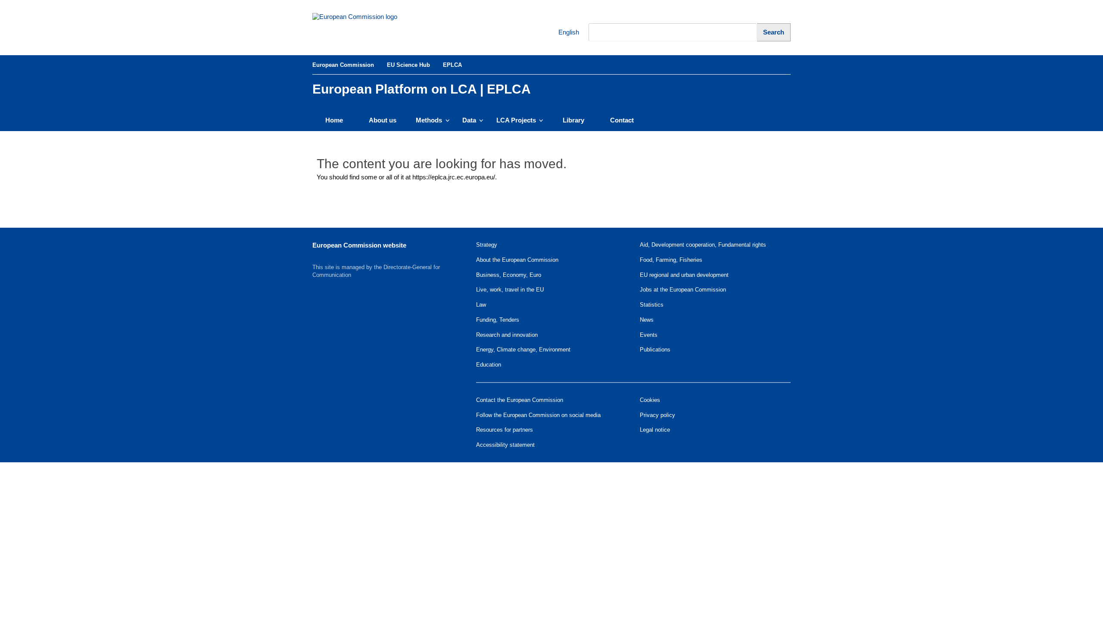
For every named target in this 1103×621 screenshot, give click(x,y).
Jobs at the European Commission (683, 289)
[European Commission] (371, 27)
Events (648, 335)
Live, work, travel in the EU (510, 289)
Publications (655, 349)
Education (488, 364)
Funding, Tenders (497, 320)
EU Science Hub (408, 65)
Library (573, 120)
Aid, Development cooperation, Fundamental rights (703, 245)
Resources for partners (504, 430)
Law (481, 304)
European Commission (343, 65)
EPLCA (452, 65)
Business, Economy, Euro (508, 275)
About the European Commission (517, 260)
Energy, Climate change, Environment (523, 349)
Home (334, 120)
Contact (622, 120)
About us (382, 120)
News (647, 320)
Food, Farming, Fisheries (671, 260)
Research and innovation (507, 335)
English (563, 32)
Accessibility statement (505, 445)
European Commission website (359, 245)
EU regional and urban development (684, 275)
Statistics (652, 304)
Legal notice (655, 430)
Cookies (650, 400)
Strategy (486, 245)
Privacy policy (657, 415)
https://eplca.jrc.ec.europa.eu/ (453, 177)
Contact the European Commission (519, 400)
